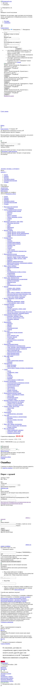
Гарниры (9, 240)
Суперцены (10, 208)
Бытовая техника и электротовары (17, 416)
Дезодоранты (11, 387)
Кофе (8, 359)
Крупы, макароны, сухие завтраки (13, 298)
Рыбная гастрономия (13, 280)
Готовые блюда (8, 238)
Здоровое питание (9, 304)
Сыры (9, 224)
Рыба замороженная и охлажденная (17, 279)
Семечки (9, 375)
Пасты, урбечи (11, 310)
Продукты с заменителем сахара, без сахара (19, 311)
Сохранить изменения (7, 622)
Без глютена (10, 306)
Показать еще (4, 488)
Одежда (9, 411)
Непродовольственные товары (12, 393)
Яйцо (8, 226)
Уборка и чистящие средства (15, 405)
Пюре (8, 334)
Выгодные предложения (11, 206)
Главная (6, 176)
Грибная (9, 329)
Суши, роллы (11, 249)
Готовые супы (11, 245)
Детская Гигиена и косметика (15, 340)
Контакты (3, 667)
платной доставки (25, 597)
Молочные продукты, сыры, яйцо (13, 221)
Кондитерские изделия (10, 254)
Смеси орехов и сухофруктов (15, 379)
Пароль (18, 525)
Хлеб (8, 220)
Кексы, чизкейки (12, 215)
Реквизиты (4, 669)
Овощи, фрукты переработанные (16, 235)
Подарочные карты (12, 397)
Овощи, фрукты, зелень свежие (16, 232)
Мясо (8, 269)
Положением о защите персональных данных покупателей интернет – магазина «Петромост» (14, 599)
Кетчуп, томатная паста (13, 289)
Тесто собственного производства (16, 251)
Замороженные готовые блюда (12, 314)
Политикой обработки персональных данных (13, 601)
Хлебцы (9, 218)
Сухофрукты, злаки (12, 372)
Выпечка (9, 212)
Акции (6, 174)
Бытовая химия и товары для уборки (14, 400)
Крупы (9, 300)
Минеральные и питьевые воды (16, 345)
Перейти (7, 643)
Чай (8, 357)
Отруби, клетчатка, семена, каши (16, 308)
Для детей (7, 331)
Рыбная (9, 326)
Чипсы (9, 374)
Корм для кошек (11, 365)
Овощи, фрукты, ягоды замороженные (18, 233)
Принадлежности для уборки (15, 402)
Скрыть (3, 643)
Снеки (6, 369)
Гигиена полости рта (13, 385)
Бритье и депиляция (13, 391)
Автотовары (7, 412)
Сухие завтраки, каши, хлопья (15, 303)
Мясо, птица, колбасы (10, 266)
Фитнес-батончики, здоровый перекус (18, 313)
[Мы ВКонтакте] (4, 670)
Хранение (10, 422)
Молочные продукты (13, 223)
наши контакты (12, 151)
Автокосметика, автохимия (15, 413)
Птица (9, 270)
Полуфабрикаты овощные (14, 276)
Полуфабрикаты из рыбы (14, 285)
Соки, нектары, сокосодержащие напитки (19, 347)
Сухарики (10, 377)
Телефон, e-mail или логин (23, 524)
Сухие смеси (10, 338)
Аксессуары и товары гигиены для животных (20, 368)
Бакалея (6, 286)
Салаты (9, 248)
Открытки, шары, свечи (14, 431)
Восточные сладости (13, 264)
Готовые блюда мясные (13, 242)
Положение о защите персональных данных (7, 677)
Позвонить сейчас (11, 193)
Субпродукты (11, 274)
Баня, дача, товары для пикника (13, 424)
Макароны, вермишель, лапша (15, 301)
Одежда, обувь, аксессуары (11, 406)
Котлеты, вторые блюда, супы (15, 317)
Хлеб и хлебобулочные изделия (13, 209)
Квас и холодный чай (13, 350)
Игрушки (10, 341)
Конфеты (9, 260)
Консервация (7, 322)
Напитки (9, 307)
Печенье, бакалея (12, 337)
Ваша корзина (4, 129)
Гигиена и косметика (10, 381)
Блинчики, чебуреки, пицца (15, 316)
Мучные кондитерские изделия (16, 255)
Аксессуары (10, 396)
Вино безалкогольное (13, 353)
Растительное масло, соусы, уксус (16, 295)
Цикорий (9, 362)
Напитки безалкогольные (11, 344)
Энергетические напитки (14, 351)
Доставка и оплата (9, 179)
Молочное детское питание (15, 332)
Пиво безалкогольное (13, 354)
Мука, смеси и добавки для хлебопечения (19, 292)
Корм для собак (11, 366)
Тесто (8, 320)
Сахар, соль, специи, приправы (16, 297)
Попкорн (9, 378)
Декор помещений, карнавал (15, 430)
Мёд (8, 291)
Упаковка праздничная (13, 433)
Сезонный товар (12, 399)
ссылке (19, 62)
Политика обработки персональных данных (7, 680)
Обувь (9, 409)
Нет (2, 630)
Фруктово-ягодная (12, 328)
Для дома (6, 415)
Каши (8, 343)
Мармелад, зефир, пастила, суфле (16, 258)
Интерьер (10, 418)
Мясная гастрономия (13, 267)
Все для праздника (9, 428)
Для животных (8, 363)
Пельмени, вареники (13, 319)
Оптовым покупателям (10, 180)
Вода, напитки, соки (13, 335)
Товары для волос (12, 390)
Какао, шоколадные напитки (15, 360)
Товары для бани (12, 427)
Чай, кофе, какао (8, 356)
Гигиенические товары (13, 384)
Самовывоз (6, 4)
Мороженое (10, 227)
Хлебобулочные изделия (14, 211)
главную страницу (7, 468)
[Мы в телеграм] (1, 670)
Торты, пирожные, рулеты (14, 217)
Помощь (6, 177)
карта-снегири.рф (19, 589)
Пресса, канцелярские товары (15, 394)
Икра (8, 283)
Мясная (9, 325)
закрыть (3, 172)
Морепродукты (11, 282)
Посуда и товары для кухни (15, 419)
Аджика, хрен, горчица (13, 288)
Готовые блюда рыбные (14, 243)
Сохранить (18, 48)
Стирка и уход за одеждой (14, 403)
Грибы (9, 236)
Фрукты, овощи (8, 230)
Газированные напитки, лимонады (17, 348)
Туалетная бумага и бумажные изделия (18, 382)
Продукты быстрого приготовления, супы (19, 294)
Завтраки (9, 246)
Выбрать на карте (9, 96)
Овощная (9, 323)
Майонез (9, 229)
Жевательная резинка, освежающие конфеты (19, 263)
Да (4, 630)
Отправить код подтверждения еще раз (20, 502)
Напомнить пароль (8, 549)
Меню (2, 451)
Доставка (5, 3)
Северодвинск (5, 28)
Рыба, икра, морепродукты (11, 277)
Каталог (6, 451)
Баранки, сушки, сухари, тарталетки (17, 257)
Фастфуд (9, 252)
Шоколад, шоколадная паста (15, 261)
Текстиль (9, 421)
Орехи (9, 371)
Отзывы (6, 182)
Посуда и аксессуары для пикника (16, 425)
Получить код (5, 502)
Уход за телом (11, 388)
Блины (9, 239)
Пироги (9, 214)
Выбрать (7, 69)
